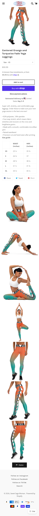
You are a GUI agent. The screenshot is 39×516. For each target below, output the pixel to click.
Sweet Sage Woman (17, 493)
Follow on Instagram (19, 476)
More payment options (18, 94)
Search (20, 486)
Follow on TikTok (19, 483)
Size (5, 62)
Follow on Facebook (19, 479)
